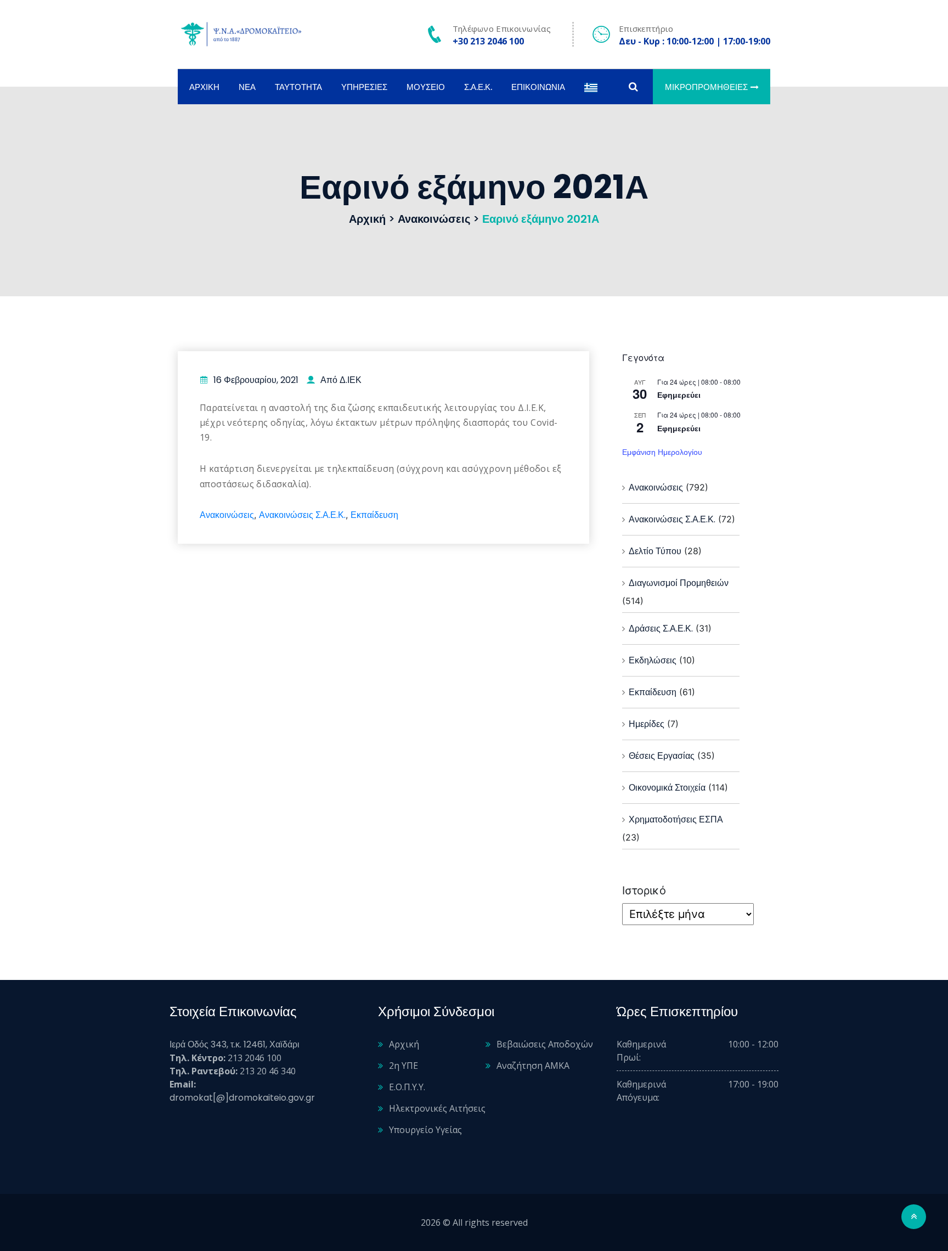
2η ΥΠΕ (403, 1066)
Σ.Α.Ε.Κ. (478, 87)
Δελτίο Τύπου (655, 551)
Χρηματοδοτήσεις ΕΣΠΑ (676, 819)
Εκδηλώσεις (652, 660)
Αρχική (204, 87)
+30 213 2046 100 (488, 41)
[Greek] (590, 87)
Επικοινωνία (538, 87)
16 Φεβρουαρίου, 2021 (255, 380)
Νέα (247, 87)
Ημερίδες (646, 724)
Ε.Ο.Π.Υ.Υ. (407, 1087)
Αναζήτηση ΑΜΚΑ (532, 1066)
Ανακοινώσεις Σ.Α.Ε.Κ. (302, 515)
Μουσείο (426, 87)
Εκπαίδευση (374, 515)
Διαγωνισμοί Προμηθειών (679, 583)
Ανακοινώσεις (227, 515)
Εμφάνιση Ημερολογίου (662, 452)
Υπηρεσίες (364, 87)
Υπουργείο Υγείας (425, 1130)
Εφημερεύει (679, 395)
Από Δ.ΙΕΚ (341, 380)
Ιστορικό (644, 890)
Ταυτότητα (298, 87)
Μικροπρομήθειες (706, 87)
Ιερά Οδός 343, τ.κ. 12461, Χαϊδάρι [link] (235, 1044)
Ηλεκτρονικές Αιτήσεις (437, 1108)
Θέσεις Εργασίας (662, 756)
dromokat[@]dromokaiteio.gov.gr (242, 1097)
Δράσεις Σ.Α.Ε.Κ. (661, 628)
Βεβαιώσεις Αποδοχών (544, 1044)
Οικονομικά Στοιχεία (667, 787)
